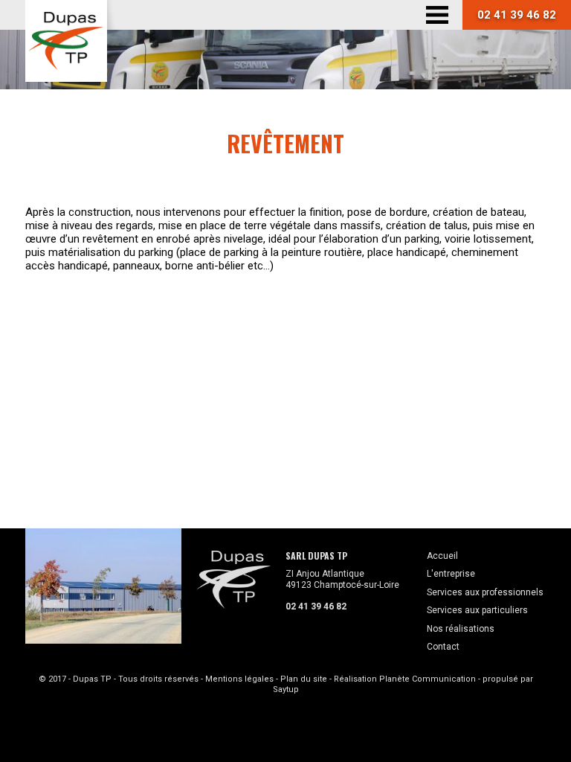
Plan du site (303, 679)
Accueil (442, 556)
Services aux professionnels (485, 592)
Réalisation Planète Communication (405, 679)
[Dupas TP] (66, 41)
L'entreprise (451, 574)
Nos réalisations (460, 629)
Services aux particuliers (477, 610)
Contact (443, 646)
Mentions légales (239, 679)
